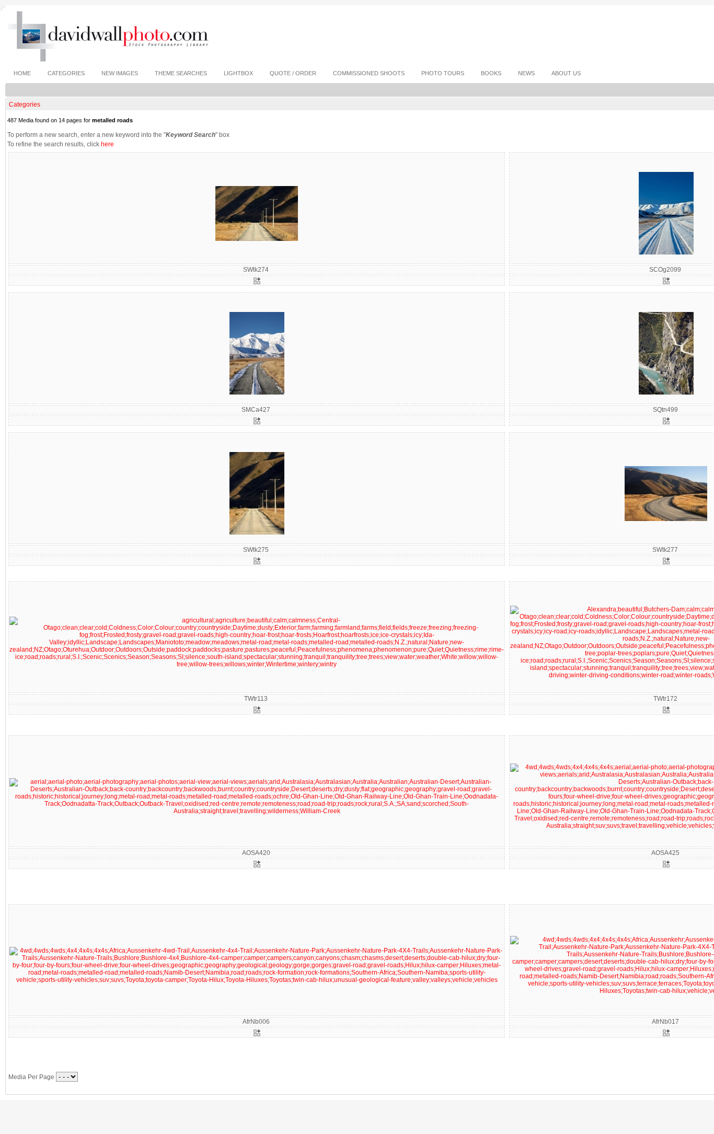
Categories (24, 104)
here (107, 144)
